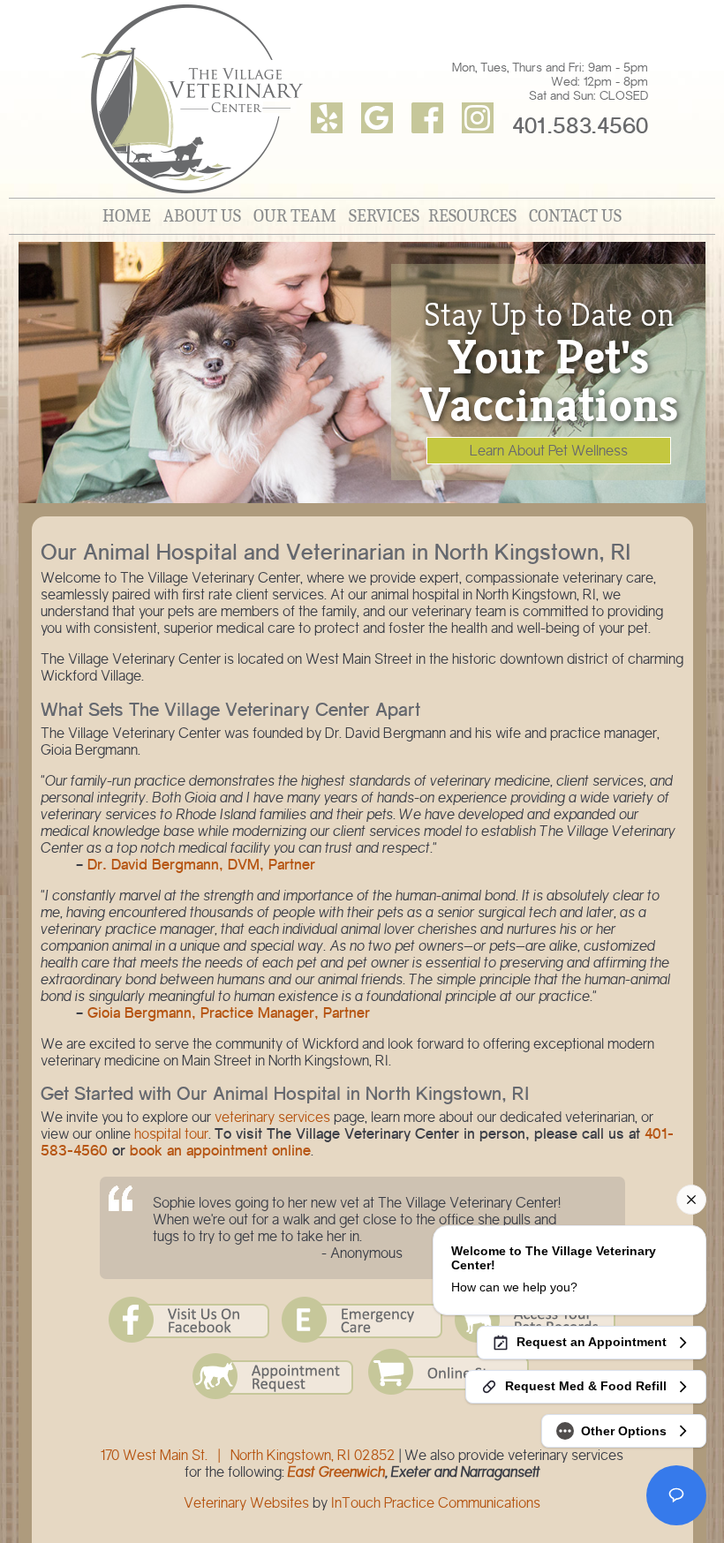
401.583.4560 (580, 126)
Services (384, 216)
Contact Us (575, 216)
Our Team (294, 216)
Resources (472, 216)
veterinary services (272, 1117)
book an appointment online (220, 1150)
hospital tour (171, 1133)
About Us (202, 216)
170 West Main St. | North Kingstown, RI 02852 (248, 1455)
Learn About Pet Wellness (549, 450)
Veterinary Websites (246, 1502)
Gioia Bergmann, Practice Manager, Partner (228, 1013)
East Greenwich (336, 1472)
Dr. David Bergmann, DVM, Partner (201, 864)
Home (126, 216)
